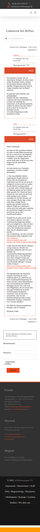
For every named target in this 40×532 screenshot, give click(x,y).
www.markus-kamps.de (12, 434)
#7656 (31, 139)
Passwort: (7, 353)
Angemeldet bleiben (10, 363)
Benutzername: (9, 343)
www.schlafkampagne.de (19, 409)
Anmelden (13, 370)
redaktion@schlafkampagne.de (21, 6)
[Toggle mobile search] (31, 12)
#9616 (31, 70)
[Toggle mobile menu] (35, 12)
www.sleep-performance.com (14, 437)
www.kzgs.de (9, 439)
